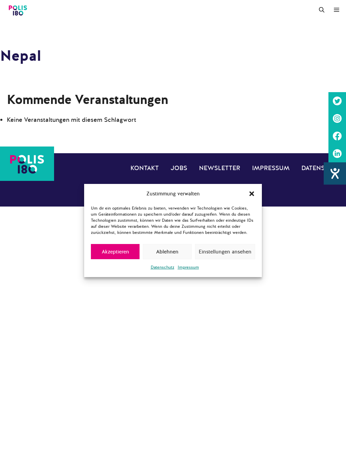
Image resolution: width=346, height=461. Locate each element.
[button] (251, 193)
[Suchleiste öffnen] (321, 10)
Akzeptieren (115, 251)
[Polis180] (17, 10)
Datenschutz (162, 267)
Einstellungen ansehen (225, 251)
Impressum (188, 267)
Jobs (179, 168)
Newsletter (219, 168)
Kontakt (144, 168)
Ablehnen (167, 251)
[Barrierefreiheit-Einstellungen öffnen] (335, 173)
